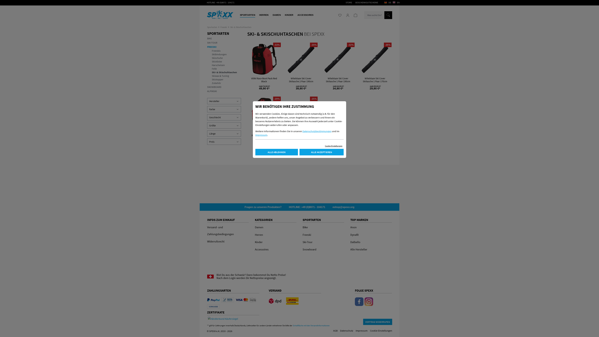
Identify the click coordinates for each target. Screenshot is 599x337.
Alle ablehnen (277, 152)
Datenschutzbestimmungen (316, 131)
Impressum (261, 135)
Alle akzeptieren (321, 152)
